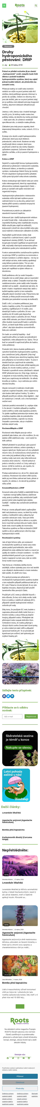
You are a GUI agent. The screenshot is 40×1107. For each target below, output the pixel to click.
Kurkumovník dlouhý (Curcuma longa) (17, 838)
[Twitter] (14, 1059)
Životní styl (7, 975)
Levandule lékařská (11, 813)
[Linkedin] (30, 1059)
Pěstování (8, 46)
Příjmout (20, 1076)
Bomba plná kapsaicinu (13, 830)
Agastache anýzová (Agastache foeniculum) (17, 821)
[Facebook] (9, 1059)
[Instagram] (20, 1059)
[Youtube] (25, 1059)
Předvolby (20, 1088)
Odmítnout (20, 1082)
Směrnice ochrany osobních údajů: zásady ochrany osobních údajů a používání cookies (8, 1099)
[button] (36, 5)
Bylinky (6, 875)
